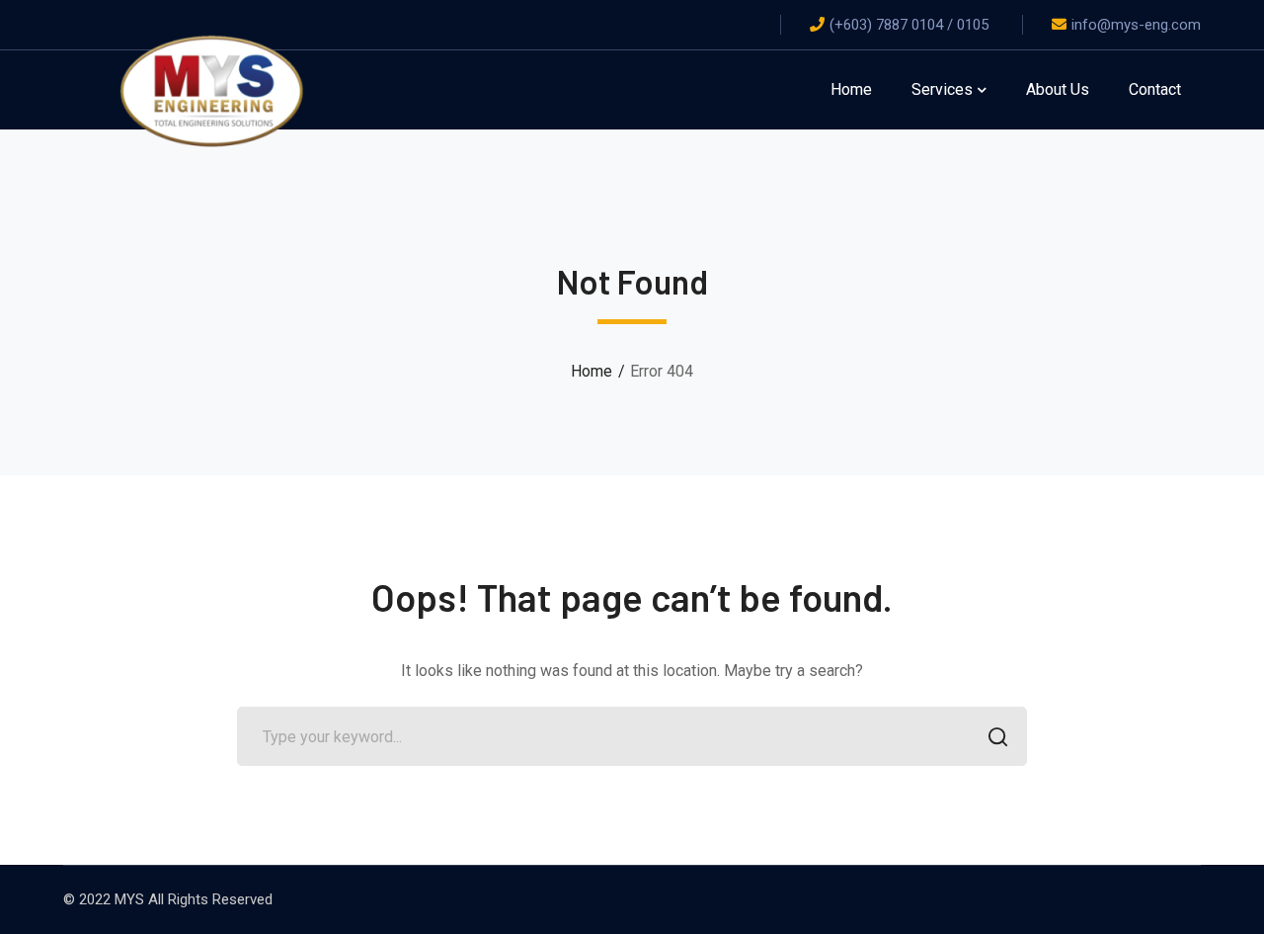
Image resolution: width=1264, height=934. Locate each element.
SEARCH (997, 736)
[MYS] (211, 88)
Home (591, 371)
